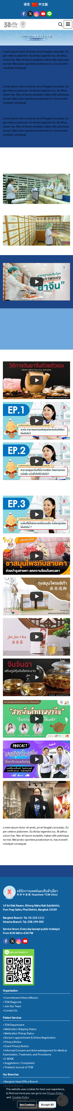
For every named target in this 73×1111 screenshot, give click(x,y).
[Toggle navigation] (68, 24)
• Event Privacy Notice (16, 1046)
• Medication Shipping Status (19, 1029)
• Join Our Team (12, 1006)
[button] (59, 24)
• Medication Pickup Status (18, 1033)
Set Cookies (27, 1104)
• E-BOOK (8, 1058)
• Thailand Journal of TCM (18, 1067)
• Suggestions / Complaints (19, 1063)
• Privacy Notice (12, 1041)
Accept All (47, 1104)
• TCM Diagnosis (12, 1002)
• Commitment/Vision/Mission (20, 997)
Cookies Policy (20, 1097)
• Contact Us (10, 1010)
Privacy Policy (55, 1093)
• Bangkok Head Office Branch (20, 1081)
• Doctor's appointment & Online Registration (29, 1037)
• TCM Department (13, 1024)
